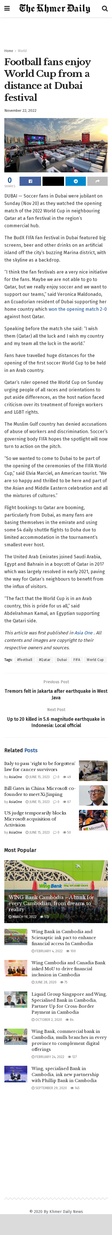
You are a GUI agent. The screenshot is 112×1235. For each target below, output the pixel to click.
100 (72, 951)
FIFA (77, 660)
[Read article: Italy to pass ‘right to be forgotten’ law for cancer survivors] (93, 770)
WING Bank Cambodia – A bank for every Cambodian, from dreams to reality (51, 903)
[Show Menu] (7, 8)
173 (46, 917)
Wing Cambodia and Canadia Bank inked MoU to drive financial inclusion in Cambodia (68, 968)
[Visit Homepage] (56, 8)
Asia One (84, 633)
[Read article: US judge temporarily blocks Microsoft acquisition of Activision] (93, 820)
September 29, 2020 (50, 1088)
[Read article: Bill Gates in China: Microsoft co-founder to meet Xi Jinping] (93, 795)
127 (74, 1057)
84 (71, 1020)
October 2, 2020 (48, 1020)
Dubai (62, 660)
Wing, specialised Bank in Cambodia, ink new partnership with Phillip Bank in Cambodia (65, 1074)
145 (77, 1088)
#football (24, 660)
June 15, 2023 (39, 777)
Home (8, 51)
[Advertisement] (56, 30)
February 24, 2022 (49, 1057)
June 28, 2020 (45, 982)
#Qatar (45, 660)
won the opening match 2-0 (78, 309)
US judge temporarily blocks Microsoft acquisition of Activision (35, 819)
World (22, 51)
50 (68, 832)
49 (68, 777)
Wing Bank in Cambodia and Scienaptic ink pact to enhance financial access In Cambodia (64, 937)
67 (68, 802)
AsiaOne (15, 777)
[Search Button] (105, 8)
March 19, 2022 (23, 917)
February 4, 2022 (48, 951)
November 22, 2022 (20, 110)
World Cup (95, 660)
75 (65, 982)
